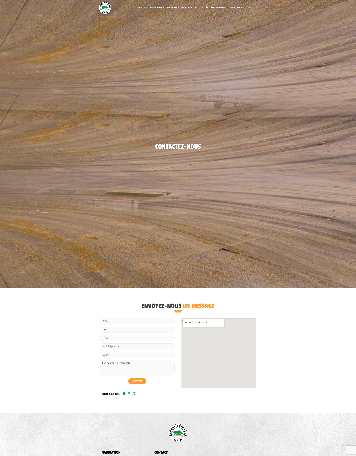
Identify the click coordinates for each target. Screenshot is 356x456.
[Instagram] (129, 393)
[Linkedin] (134, 393)
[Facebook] (124, 393)
